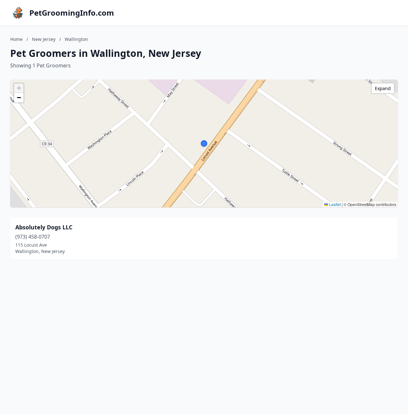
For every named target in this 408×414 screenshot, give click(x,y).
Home (16, 39)
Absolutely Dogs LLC (43, 227)
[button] (204, 143)
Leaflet (334, 204)
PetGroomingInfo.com (71, 13)
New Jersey (43, 39)
